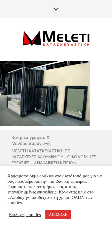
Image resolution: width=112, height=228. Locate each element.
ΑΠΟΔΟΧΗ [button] (58, 214)
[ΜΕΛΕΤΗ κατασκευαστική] (56, 39)
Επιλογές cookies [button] (25, 214)
